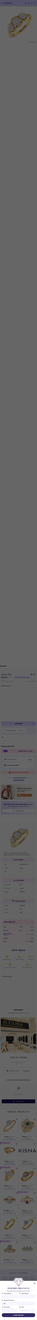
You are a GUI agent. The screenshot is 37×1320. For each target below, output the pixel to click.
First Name (7, 1293)
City (23, 1307)
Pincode (7, 1307)
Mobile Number (9, 1300)
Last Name (24, 1293)
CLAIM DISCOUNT (18, 1315)
